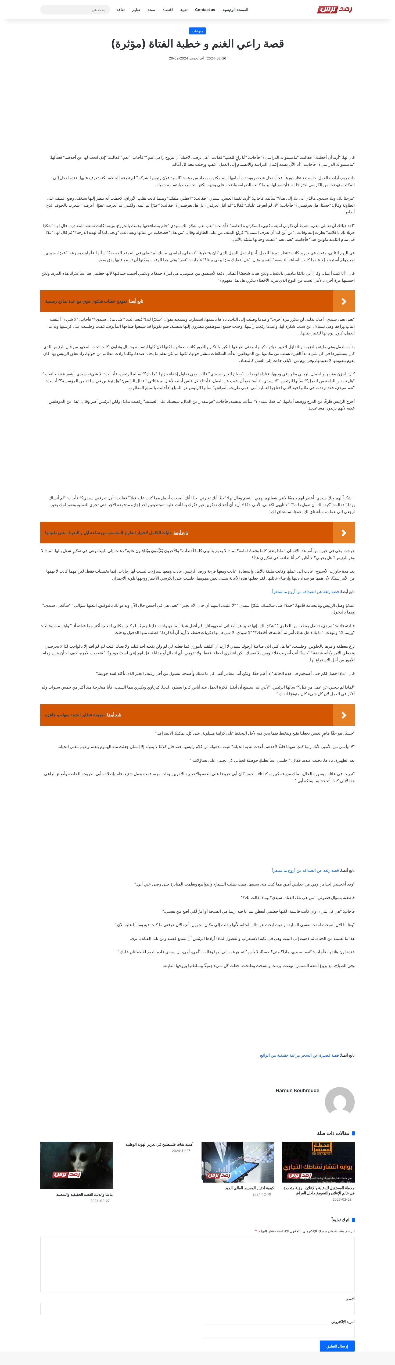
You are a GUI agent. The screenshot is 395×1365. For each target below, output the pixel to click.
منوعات (197, 31)
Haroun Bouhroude (297, 1090)
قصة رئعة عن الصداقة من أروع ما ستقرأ (305, 591)
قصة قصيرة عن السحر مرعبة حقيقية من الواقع (299, 1055)
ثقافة (121, 9)
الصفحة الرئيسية (235, 9)
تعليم (136, 9)
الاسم (350, 1299)
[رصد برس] (335, 9)
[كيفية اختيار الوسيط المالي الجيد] (238, 1162)
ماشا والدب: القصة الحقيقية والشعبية (84, 1194)
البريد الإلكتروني (343, 1322)
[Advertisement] (197, 115)
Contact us (205, 9)
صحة (151, 9)
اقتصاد (168, 9)
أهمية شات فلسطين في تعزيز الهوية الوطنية (159, 1144)
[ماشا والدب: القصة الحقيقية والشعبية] (76, 1165)
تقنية (184, 9)
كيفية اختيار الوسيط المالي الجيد (249, 1188)
